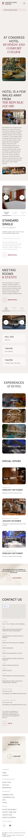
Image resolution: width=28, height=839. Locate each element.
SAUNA (4, 802)
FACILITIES (5, 785)
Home (4, 773)
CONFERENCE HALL (8, 797)
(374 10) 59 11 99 (7, 691)
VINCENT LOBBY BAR (9, 812)
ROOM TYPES (6, 782)
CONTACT (5, 775)
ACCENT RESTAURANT (9, 809)
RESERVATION (6, 787)
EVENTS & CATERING (9, 817)
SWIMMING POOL (8, 794)
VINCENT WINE (7, 815)
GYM (3, 800)
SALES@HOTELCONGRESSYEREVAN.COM (14, 693)
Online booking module (10, 10)
